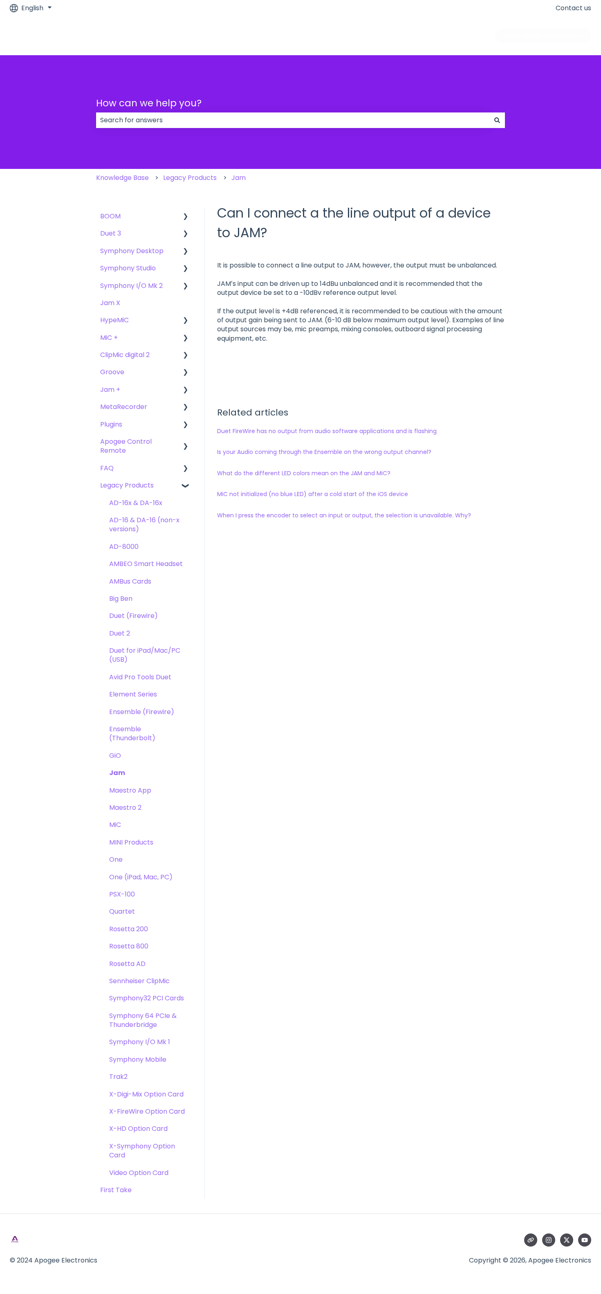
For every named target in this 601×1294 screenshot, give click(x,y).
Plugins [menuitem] (111, 424)
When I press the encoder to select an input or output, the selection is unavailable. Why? (344, 515)
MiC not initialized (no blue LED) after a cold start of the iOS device (312, 494)
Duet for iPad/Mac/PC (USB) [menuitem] (144, 655)
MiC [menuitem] (115, 824)
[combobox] (292, 120)
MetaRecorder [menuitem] (123, 406)
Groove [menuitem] (112, 372)
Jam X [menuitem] (110, 303)
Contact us (573, 8)
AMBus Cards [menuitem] (130, 581)
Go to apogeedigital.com (543, 35)
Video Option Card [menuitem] (138, 1172)
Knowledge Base (122, 177)
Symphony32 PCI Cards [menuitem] (146, 998)
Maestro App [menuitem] (130, 790)
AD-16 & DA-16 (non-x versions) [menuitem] (144, 524)
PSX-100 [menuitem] (122, 894)
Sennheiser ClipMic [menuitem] (139, 981)
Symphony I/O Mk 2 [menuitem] (131, 285)
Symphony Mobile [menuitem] (137, 1059)
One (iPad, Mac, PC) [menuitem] (141, 877)
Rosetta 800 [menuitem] (128, 946)
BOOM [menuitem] (110, 216)
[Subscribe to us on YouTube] (584, 1240)
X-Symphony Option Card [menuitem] (142, 1150)
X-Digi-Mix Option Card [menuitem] (146, 1094)
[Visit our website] (530, 1240)
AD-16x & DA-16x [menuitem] (135, 503)
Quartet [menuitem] (122, 911)
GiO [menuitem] (115, 755)
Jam (238, 177)
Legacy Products (190, 177)
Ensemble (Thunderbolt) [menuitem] (132, 733)
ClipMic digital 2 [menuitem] (125, 354)
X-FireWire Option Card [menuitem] (147, 1111)
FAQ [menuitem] (107, 468)
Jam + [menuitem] (110, 389)
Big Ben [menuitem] (120, 598)
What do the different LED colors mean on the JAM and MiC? (303, 473)
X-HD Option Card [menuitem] (138, 1128)
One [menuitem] (116, 859)
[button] (185, 217)
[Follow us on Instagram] (548, 1240)
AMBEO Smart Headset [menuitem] (146, 563)
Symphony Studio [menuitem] (128, 268)
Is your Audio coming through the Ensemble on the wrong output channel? (324, 452)
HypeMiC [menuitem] (114, 320)
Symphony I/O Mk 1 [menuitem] (139, 1042)
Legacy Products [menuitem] (127, 485)
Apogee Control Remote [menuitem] (126, 446)
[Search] (497, 120)
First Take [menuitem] (116, 1190)
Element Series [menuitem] (133, 694)
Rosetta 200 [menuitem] (128, 929)
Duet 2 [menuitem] (119, 633)
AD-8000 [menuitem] (124, 546)
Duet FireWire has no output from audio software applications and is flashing (327, 431)
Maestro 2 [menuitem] (125, 807)
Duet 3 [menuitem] (110, 233)
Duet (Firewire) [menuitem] (133, 615)
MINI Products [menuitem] (131, 842)
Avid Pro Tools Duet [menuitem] (140, 677)
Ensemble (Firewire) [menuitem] (141, 712)
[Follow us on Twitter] (566, 1240)
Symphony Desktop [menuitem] (132, 251)
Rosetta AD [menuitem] (127, 963)
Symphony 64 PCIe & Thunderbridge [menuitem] (143, 1020)
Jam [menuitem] (117, 772)
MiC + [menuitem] (109, 337)
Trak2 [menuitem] (118, 1076)
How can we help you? (149, 103)
